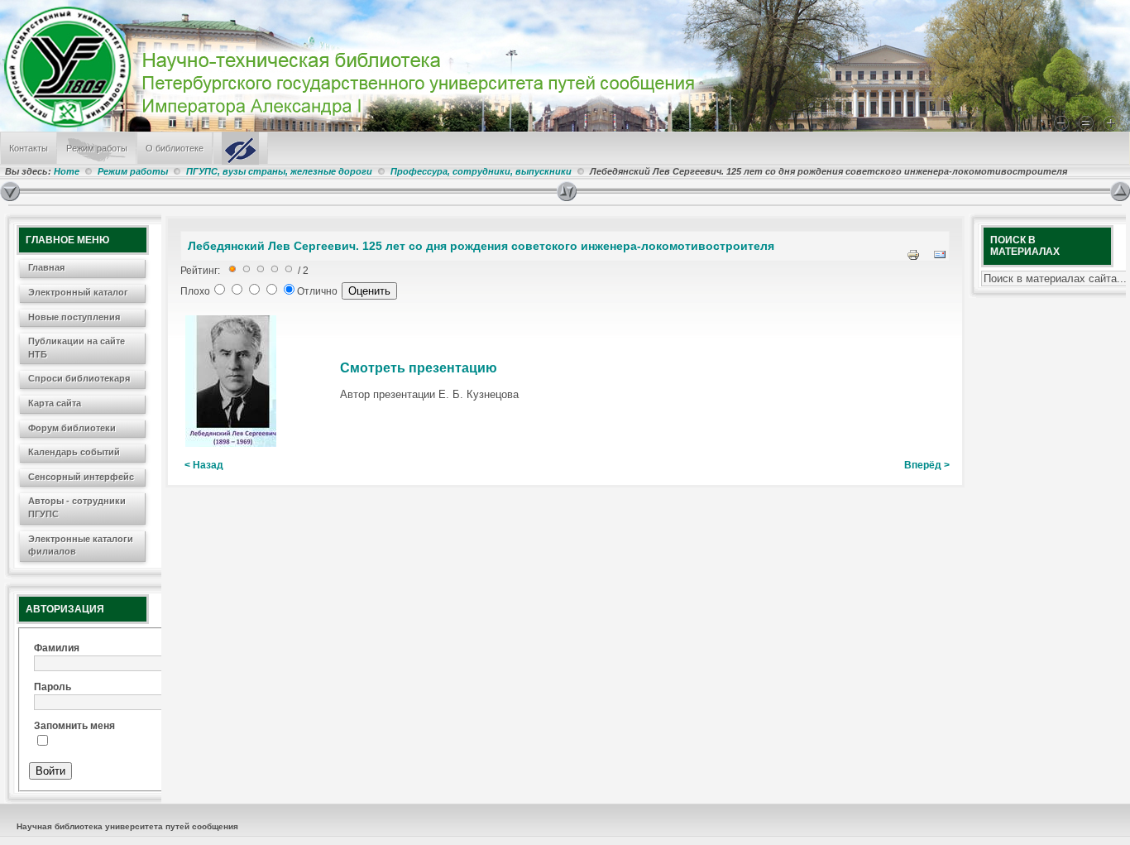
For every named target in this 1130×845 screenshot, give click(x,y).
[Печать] (913, 258)
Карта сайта (54, 403)
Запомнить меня (74, 726)
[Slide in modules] (10, 191)
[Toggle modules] (833, 191)
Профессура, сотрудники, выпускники (481, 171)
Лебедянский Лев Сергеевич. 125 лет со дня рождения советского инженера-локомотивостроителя (481, 245)
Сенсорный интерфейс (81, 477)
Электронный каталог (78, 292)
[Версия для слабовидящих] (240, 148)
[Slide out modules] (1120, 191)
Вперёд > (927, 465)
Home (66, 171)
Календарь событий (74, 452)
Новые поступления (74, 317)
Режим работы (96, 148)
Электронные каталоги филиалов (80, 545)
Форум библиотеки (72, 428)
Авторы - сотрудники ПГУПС (77, 507)
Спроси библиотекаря (79, 378)
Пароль (52, 687)
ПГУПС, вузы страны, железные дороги (279, 171)
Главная (46, 267)
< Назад (203, 465)
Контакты (28, 148)
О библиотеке (174, 148)
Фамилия (56, 648)
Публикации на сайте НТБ (76, 347)
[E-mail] (940, 258)
